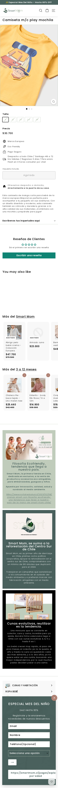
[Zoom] (53, 101)
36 (37, 119)
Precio (6, 128)
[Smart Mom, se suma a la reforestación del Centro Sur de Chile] (29, 526)
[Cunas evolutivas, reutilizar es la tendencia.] (29, 606)
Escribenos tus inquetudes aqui (21, 220)
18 (20, 119)
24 (28, 119)
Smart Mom (25, 316)
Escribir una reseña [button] (29, 255)
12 (13, 119)
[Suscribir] (12, 762)
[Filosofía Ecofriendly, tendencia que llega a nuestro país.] (29, 446)
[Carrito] (47, 10)
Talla (5, 114)
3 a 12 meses (26, 369)
